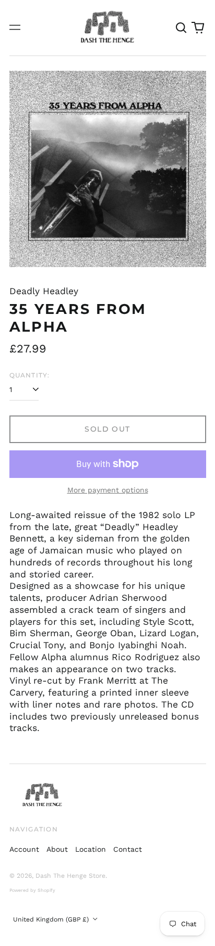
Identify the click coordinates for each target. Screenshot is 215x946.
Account (24, 849)
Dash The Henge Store (70, 875)
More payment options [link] (107, 490)
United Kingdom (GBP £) (52, 919)
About (57, 849)
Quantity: (29, 375)
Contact (127, 849)
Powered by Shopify (32, 890)
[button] (181, 27)
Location (90, 849)
